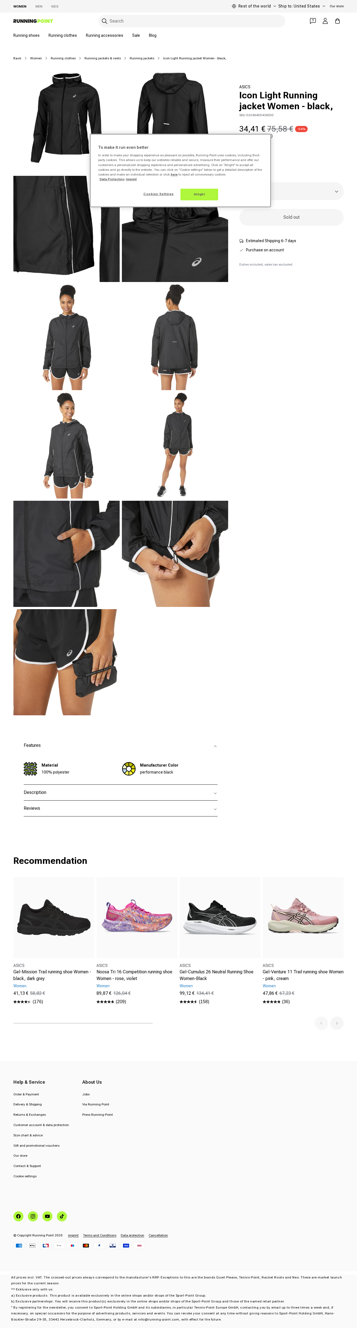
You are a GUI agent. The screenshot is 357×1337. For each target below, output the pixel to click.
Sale (136, 35)
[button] (321, 1023)
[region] (180, 170)
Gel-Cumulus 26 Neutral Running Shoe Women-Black (217, 975)
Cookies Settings (158, 194)
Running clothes (63, 35)
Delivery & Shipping (27, 1104)
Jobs (86, 1094)
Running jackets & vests (103, 58)
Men (38, 6)
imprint (73, 1235)
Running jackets (142, 58)
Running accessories (104, 35)
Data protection (132, 1235)
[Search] (104, 21)
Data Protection (112, 179)
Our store (337, 6)
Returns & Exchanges (29, 1115)
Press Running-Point (97, 1115)
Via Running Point (95, 1104)
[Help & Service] (313, 21)
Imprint (131, 179)
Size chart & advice (28, 1135)
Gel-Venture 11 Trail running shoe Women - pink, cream (303, 975)
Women (19, 6)
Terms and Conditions (99, 1235)
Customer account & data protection (41, 1125)
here (174, 174)
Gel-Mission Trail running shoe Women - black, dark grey (52, 975)
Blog (152, 35)
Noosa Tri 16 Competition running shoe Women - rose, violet (134, 975)
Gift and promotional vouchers (36, 1146)
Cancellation (158, 1235)
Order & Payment (26, 1094)
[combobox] (191, 21)
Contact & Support (27, 1166)
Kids (54, 6)
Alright (199, 194)
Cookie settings (25, 1176)
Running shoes (26, 35)
